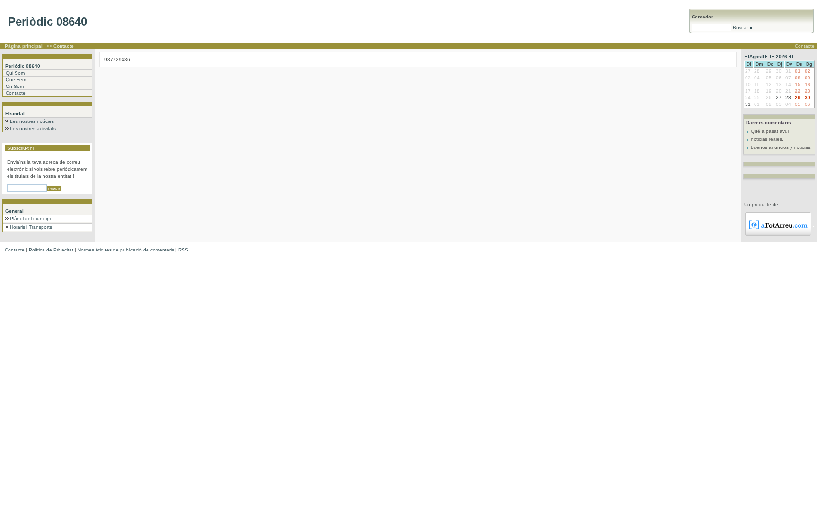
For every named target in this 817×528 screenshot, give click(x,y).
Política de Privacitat (51, 249)
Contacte (805, 46)
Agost (756, 56)
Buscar (740, 27)
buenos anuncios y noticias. (781, 147)
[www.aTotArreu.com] (778, 234)
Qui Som (15, 73)
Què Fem (16, 79)
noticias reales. (767, 139)
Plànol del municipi (30, 218)
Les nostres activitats (33, 128)
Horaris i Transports (31, 227)
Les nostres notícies (32, 121)
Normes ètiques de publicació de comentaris (126, 249)
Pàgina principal (24, 46)
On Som (15, 86)
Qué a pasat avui (770, 131)
